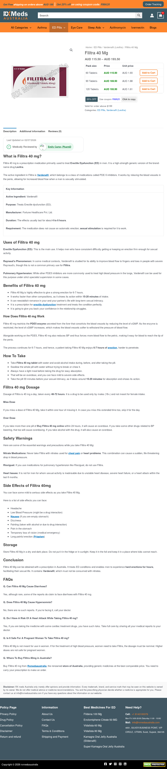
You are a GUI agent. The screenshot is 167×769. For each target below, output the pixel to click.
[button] (153, 4)
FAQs (45, 725)
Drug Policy (7, 720)
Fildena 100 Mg (93, 714)
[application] (29, 27)
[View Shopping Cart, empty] (160, 15)
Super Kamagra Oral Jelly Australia (104, 746)
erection (112, 347)
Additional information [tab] (32, 131)
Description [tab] (9, 131)
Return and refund (10, 736)
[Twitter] (110, 763)
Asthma (42, 27)
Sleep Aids (94, 27)
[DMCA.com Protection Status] (154, 764)
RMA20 (116, 99)
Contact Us (48, 720)
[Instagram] (115, 763)
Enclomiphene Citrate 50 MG (100, 720)
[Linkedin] (125, 763)
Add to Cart (148, 72)
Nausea (15, 516)
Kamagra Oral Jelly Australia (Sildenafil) (100, 739)
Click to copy (129, 99)
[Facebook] (105, 763)
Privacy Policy (8, 714)
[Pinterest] (120, 763)
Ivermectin (137, 27)
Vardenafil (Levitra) (113, 47)
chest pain (74, 453)
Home (89, 47)
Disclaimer (6, 731)
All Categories (19, 27)
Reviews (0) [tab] (54, 131)
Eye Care (76, 27)
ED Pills (57, 27)
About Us (47, 714)
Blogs (153, 27)
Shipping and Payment (55, 736)
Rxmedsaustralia (36, 666)
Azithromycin (118, 27)
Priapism (39, 536)
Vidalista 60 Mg (93, 725)
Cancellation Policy (11, 725)
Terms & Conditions (53, 731)
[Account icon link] (152, 15)
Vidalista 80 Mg (93, 731)
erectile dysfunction (44, 304)
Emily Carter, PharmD (59, 146)
